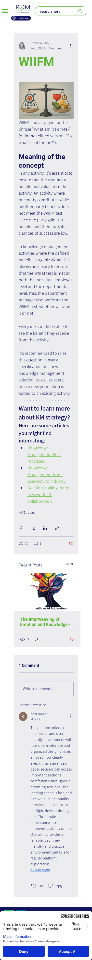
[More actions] (71, 46)
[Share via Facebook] (21, 528)
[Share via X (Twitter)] (33, 528)
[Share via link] (57, 528)
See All (69, 564)
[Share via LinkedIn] (45, 528)
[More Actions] (71, 716)
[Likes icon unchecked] (33, 886)
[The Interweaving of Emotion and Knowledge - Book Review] (47, 592)
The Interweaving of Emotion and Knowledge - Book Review (45, 622)
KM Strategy (27, 512)
